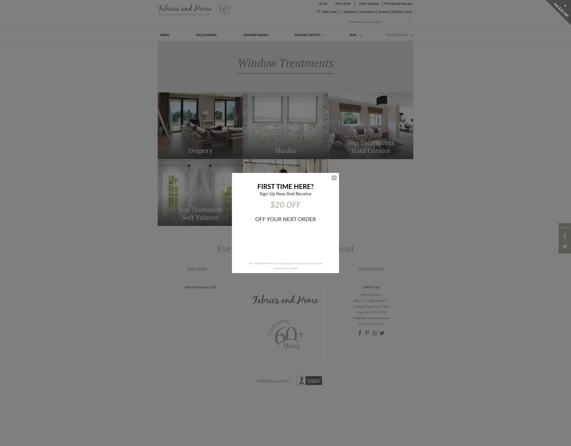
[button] (334, 177)
